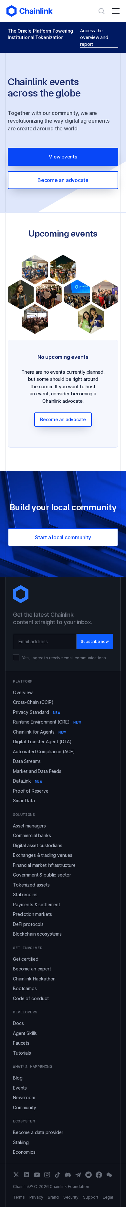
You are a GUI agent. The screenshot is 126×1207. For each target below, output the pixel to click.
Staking (21, 1142)
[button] (115, 11)
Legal (108, 1197)
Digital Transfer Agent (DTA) (42, 741)
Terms (19, 1197)
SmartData (24, 800)
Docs (18, 1023)
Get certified (25, 959)
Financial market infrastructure (44, 865)
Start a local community (63, 537)
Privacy (36, 1197)
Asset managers (29, 825)
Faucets (21, 1043)
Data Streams (27, 761)
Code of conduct (31, 998)
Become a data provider (38, 1132)
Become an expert (32, 968)
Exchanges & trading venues (42, 855)
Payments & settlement (36, 904)
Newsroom (24, 1097)
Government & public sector (42, 874)
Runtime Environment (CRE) (47, 722)
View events (63, 157)
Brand (53, 1197)
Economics (24, 1152)
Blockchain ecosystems (37, 934)
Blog (17, 1077)
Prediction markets (32, 914)
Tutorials (22, 1053)
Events (20, 1087)
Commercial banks (32, 835)
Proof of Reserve (30, 791)
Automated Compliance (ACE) (44, 751)
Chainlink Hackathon (34, 978)
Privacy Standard (36, 712)
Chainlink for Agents (39, 732)
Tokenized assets (31, 885)
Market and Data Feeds (37, 771)
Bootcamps (25, 988)
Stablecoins (25, 894)
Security (71, 1197)
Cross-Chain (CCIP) (33, 702)
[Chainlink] (29, 11)
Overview (23, 692)
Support (90, 1197)
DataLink (27, 781)
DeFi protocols (28, 924)
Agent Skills (25, 1033)
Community (24, 1107)
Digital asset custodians (37, 845)
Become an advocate (63, 180)
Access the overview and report (94, 37)
